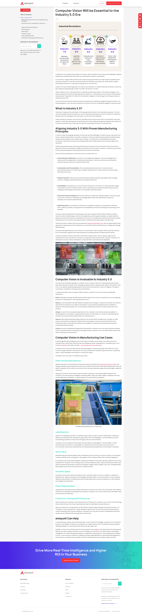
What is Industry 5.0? (26, 17)
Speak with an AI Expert (114, 3)
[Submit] (39, 46)
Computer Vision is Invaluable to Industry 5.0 (33, 23)
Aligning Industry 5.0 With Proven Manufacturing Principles (34, 20)
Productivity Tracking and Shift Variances (32, 38)
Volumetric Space (26, 33)
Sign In (102, 3)
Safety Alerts (24, 31)
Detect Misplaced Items (27, 35)
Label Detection (25, 29)
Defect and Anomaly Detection (29, 27)
